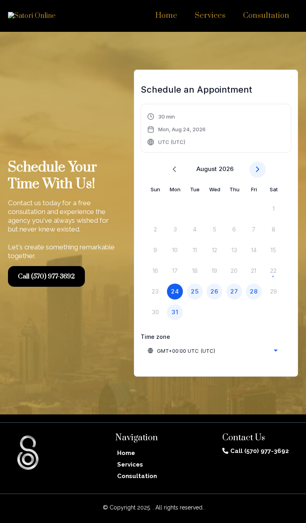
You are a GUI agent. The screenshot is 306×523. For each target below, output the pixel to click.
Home (166, 16)
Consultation (266, 16)
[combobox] (212, 351)
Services (210, 16)
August (206, 169)
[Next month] (257, 169)
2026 (226, 169)
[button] (176, 129)
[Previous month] (174, 169)
